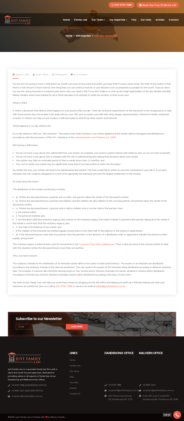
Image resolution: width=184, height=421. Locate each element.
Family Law (80, 19)
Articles (160, 19)
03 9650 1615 (149, 385)
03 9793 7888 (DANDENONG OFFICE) (29, 385)
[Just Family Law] (17, 19)
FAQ (134, 19)
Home (66, 19)
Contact (174, 19)
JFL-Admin (44, 74)
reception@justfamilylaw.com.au (27, 396)
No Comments (80, 74)
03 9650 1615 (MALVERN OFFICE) (27, 390)
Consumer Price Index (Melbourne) (96, 244)
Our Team (97, 19)
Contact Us (75, 393)
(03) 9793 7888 (123, 4)
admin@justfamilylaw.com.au (110, 286)
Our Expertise (117, 19)
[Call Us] (177, 415)
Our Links (146, 19)
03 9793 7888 (114, 385)
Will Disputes (83, 35)
